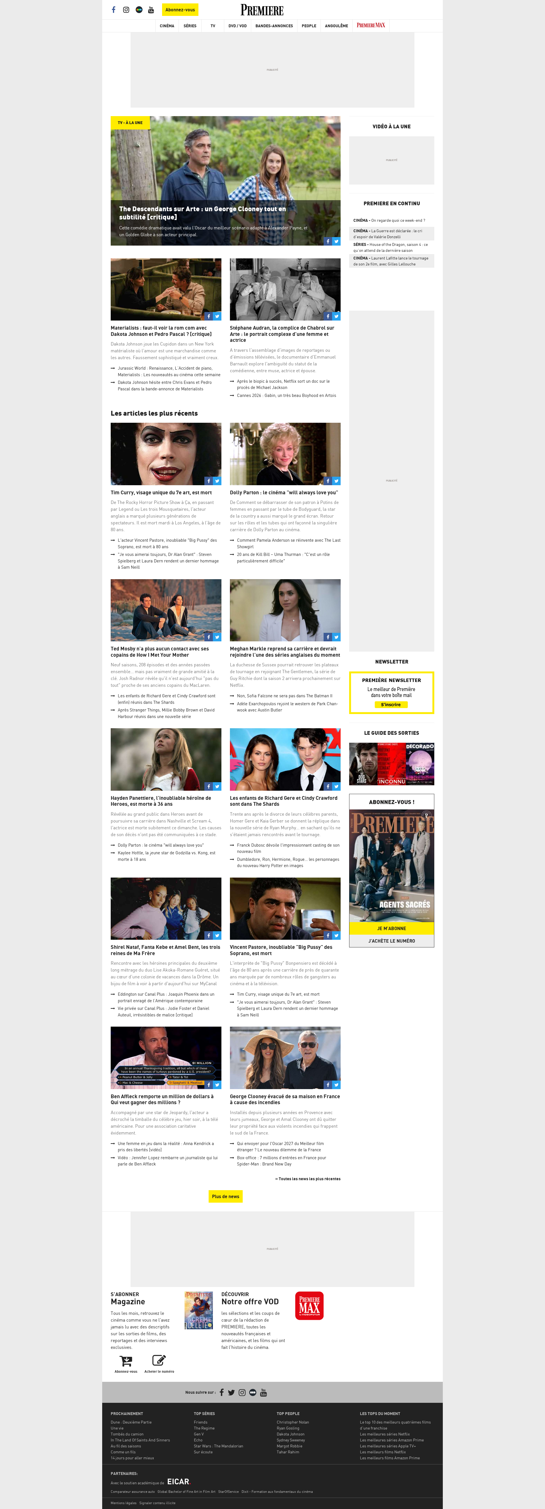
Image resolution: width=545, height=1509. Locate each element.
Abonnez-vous (180, 9)
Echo (198, 1439)
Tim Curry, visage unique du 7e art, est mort (161, 492)
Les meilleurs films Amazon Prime (390, 1457)
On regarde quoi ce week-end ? (389, 220)
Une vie (117, 1428)
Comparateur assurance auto (133, 1491)
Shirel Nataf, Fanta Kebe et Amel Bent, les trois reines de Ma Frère (165, 950)
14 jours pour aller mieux (132, 1457)
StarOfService (228, 1491)
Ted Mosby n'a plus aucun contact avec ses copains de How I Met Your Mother (160, 652)
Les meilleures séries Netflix (385, 1433)
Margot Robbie (289, 1445)
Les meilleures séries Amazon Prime (392, 1439)
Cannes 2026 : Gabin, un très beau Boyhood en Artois (286, 395)
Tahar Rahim (288, 1451)
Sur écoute (203, 1451)
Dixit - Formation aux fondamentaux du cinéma (277, 1491)
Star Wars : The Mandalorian (218, 1445)
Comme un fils (123, 1451)
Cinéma (167, 25)
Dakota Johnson (291, 1433)
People (309, 25)
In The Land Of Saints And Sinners (140, 1439)
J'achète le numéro (391, 941)
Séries (190, 25)
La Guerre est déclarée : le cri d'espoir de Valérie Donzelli (387, 233)
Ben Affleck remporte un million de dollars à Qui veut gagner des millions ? (162, 1099)
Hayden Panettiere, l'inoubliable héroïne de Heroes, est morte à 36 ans (161, 801)
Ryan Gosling (288, 1428)
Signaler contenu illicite (157, 1503)
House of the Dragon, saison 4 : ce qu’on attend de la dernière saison (390, 247)
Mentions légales (124, 1503)
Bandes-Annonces (274, 25)
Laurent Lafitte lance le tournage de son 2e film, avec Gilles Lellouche (390, 261)
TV (213, 25)
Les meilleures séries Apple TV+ (388, 1445)
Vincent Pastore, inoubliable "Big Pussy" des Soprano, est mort (281, 950)
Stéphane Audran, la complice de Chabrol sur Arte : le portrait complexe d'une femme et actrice (282, 334)
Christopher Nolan (293, 1422)
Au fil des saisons (126, 1445)
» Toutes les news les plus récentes (308, 1178)
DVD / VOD (238, 25)
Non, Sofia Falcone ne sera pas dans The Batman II (284, 695)
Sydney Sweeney (291, 1439)
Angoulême (336, 25)
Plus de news (225, 1196)
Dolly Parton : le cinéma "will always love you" (284, 492)
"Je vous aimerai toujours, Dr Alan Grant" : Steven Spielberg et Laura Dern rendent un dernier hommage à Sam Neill (168, 561)
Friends (200, 1422)
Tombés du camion (127, 1433)
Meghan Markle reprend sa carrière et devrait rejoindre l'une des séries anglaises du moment (285, 652)
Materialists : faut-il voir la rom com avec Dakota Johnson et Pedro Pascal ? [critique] (161, 331)
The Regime (204, 1428)
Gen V (199, 1433)
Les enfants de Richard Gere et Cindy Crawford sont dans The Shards (284, 801)
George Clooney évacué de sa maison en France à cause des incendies (285, 1099)
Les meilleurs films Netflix (383, 1451)
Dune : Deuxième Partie (131, 1422)
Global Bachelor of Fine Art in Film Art (186, 1491)
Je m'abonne (391, 928)
